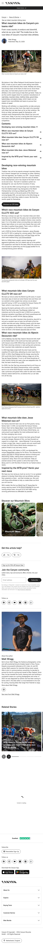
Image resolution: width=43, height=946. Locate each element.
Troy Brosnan (23, 310)
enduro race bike (7, 454)
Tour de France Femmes (9, 358)
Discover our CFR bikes (10, 204)
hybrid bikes (6, 99)
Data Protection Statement (24, 589)
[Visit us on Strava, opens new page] (20, 602)
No (18, 555)
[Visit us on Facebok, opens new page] (4, 602)
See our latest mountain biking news (14, 20)
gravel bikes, (34, 97)
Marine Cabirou (28, 316)
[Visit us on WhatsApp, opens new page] (31, 602)
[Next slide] (9, 757)
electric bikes (17, 99)
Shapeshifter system (13, 452)
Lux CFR (21, 362)
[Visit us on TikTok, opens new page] (25, 602)
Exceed (28, 247)
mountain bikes (14, 97)
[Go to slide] (22, 757)
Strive (3, 463)
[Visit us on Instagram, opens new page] (9, 602)
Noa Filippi (30, 235)
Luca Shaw (18, 314)
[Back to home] (12, 3)
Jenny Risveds (34, 231)
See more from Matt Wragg (10, 694)
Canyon (4, 17)
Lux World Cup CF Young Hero (25, 485)
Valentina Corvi (19, 235)
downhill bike (25, 330)
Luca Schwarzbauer (25, 237)
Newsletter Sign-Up (12, 851)
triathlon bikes (24, 97)
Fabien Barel (19, 428)
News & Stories (14, 17)
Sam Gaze (10, 350)
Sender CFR (11, 195)
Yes (8, 555)
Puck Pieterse (16, 354)
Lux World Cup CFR (24, 191)
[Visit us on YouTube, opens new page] (15, 602)
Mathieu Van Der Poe (13, 339)
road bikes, (5, 97)
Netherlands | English (13, 941)
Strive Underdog (26, 487)
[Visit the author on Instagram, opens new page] (4, 689)
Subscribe (34, 580)
